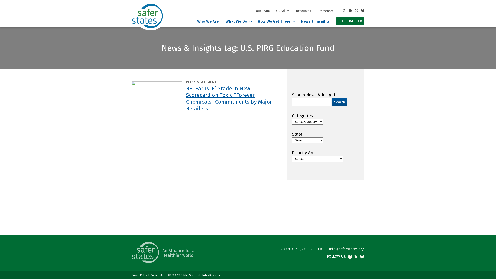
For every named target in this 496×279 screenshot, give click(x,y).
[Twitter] (356, 11)
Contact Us (157, 275)
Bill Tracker (350, 21)
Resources (303, 11)
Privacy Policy (139, 275)
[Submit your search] (344, 11)
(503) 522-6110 (311, 248)
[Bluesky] (362, 11)
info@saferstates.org (346, 248)
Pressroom (325, 11)
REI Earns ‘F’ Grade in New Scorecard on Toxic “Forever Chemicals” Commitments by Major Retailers (229, 98)
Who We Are (208, 21)
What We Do (236, 21)
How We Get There (274, 21)
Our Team (263, 11)
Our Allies (283, 11)
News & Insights (315, 21)
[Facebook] (350, 11)
